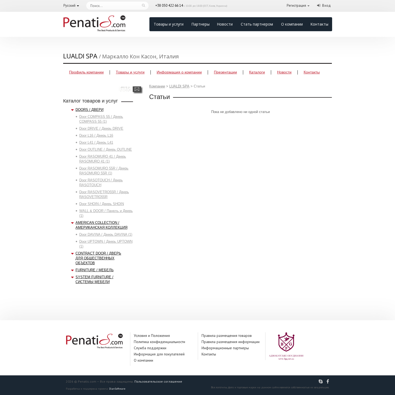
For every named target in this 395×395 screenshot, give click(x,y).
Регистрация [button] (296, 5)
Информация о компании (179, 72)
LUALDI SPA (179, 86)
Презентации (225, 72)
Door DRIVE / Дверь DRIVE (101, 128)
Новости (225, 24)
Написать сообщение (137, 89)
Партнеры (200, 24)
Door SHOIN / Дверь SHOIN (101, 204)
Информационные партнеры (225, 347)
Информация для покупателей (159, 354)
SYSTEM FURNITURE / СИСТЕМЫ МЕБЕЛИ (94, 279)
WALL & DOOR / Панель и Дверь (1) (106, 213)
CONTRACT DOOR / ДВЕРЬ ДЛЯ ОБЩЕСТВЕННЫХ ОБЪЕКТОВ (98, 258)
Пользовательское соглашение (158, 381)
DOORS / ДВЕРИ (89, 110)
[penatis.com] (321, 382)
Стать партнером (257, 24)
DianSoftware (117, 388)
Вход (326, 5)
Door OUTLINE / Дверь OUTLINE (105, 149)
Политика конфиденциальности (159, 341)
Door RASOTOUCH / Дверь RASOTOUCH (101, 182)
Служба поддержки (150, 347)
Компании (157, 86)
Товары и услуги (169, 24)
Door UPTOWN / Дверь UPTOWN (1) (105, 243)
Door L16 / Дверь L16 (96, 135)
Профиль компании (86, 72)
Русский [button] (69, 5)
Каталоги (257, 72)
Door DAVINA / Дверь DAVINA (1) (105, 234)
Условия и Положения (152, 335)
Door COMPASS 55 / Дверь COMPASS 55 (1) (101, 119)
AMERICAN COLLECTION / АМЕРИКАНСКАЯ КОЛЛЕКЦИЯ (101, 225)
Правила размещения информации (231, 341)
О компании (292, 24)
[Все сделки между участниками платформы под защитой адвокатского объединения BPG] (286, 346)
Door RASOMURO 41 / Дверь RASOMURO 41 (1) (102, 158)
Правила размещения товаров (227, 335)
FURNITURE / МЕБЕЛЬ (95, 270)
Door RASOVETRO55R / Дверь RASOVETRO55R (104, 194)
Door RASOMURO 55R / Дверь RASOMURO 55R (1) (103, 170)
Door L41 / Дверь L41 (96, 142)
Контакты (319, 24)
